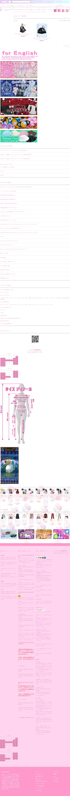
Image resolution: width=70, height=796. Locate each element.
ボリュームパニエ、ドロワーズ (6, 164)
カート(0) (66, 1)
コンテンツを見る (29, 5)
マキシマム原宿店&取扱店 (5, 323)
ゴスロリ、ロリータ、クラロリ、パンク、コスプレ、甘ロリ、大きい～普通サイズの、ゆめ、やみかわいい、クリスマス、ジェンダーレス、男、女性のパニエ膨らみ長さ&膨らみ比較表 (34, 298)
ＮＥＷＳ (2, 312)
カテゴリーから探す (10, 5)
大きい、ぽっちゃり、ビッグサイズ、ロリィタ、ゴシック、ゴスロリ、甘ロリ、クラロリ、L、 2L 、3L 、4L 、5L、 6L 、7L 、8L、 (26, 304)
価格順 (64, 20)
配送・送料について (40, 776)
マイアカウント (56, 771)
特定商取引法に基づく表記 (41, 781)
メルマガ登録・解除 (59, 5)
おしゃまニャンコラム (4, 295)
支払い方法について (40, 773)
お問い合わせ (58, 8)
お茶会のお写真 (3, 315)
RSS (37, 790)
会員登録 (55, 773)
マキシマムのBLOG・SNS (5, 307)
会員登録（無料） (50, 1)
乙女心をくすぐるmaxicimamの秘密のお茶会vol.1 (10, 318)
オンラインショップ (4, 292)
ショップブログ (39, 788)
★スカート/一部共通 (20, 16)
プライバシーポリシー (40, 783)
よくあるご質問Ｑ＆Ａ (4, 301)
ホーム (3, 5)
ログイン (58, 1)
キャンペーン (3, 310)
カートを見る (56, 778)
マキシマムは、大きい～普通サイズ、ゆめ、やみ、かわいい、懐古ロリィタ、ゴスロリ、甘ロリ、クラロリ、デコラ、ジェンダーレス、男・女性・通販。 (35, 9)
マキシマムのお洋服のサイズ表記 (7, 289)
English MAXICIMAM (4, 320)
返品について (38, 778)
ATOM (39, 790)
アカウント (41, 1)
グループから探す (20, 5)
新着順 (68, 20)
